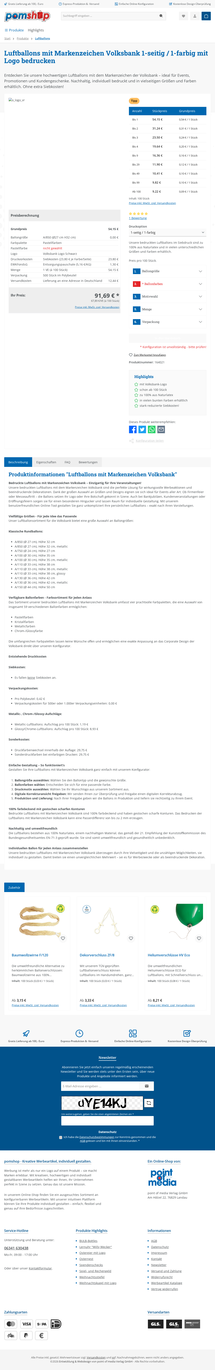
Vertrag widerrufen (164, 1289)
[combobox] (109, 16)
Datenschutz (160, 1247)
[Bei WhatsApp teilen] (151, 429)
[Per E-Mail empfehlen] (161, 429)
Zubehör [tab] (14, 888)
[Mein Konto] (194, 16)
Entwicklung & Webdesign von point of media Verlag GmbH (96, 1361)
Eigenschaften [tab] (46, 462)
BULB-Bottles (88, 1241)
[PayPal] (26, 1335)
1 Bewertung (138, 218)
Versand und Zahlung (166, 1271)
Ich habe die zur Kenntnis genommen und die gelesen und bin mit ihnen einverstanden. (110, 1139)
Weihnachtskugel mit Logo (97, 1283)
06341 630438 (16, 1248)
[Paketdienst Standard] (156, 1324)
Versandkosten (96, 1357)
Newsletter (158, 1265)
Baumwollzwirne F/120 (30, 955)
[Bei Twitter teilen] (142, 429)
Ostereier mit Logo (92, 1253)
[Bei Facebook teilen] (133, 429)
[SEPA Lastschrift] (42, 1324)
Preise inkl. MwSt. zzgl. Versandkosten (97, 307)
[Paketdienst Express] (174, 1324)
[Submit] (146, 1086)
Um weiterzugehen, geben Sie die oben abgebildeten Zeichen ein (97, 1114)
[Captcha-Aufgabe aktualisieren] (149, 1103)
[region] (107, 953)
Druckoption (138, 226)
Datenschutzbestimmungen (96, 1137)
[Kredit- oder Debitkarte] (18, 1324)
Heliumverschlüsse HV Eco (169, 955)
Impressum (159, 1253)
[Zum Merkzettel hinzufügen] (63, 938)
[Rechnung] (41, 1335)
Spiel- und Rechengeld (95, 1271)
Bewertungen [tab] (88, 462)
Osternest (86, 1259)
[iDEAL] (56, 1324)
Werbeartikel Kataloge (166, 1283)
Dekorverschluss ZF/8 (97, 955)
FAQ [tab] (67, 462)
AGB (82, 1141)
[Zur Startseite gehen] (27, 16)
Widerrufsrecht (162, 1277)
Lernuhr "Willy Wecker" (95, 1247)
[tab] (18, 462)
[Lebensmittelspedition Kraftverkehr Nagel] (192, 1324)
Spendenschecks (91, 1265)
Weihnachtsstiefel (92, 1277)
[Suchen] (161, 16)
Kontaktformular (40, 1268)
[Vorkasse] (10, 1335)
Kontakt (156, 1259)
